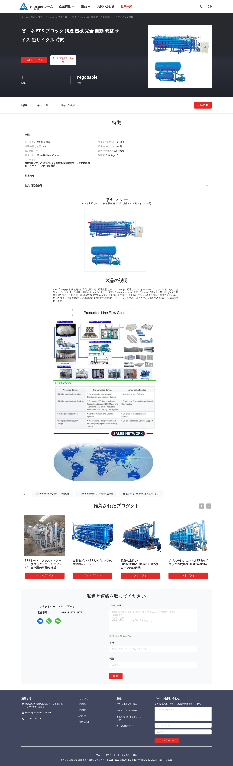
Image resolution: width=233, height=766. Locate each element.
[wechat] (58, 621)
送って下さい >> (167, 740)
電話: (112, 658)
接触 (115, 675)
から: (112, 642)
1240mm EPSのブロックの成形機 (52, 493)
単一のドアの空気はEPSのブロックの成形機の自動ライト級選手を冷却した (44, 564)
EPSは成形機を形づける (126, 704)
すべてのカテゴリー (125, 726)
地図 (98, 755)
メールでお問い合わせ (63, 60)
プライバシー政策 (129, 755)
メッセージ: (116, 605)
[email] (40, 621)
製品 (33, 17)
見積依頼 (203, 105)
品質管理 (82, 716)
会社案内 (82, 710)
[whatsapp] (49, 621)
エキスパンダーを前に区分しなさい (128, 718)
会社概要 (82, 704)
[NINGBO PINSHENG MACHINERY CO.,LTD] (31, 6)
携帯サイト (111, 755)
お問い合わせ (84, 722)
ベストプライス (34, 59)
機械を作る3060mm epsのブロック (141, 493)
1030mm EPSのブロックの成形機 (96, 493)
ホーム (24, 17)
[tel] (67, 621)
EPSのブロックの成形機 (50, 17)
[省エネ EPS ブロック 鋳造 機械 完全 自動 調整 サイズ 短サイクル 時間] (180, 56)
